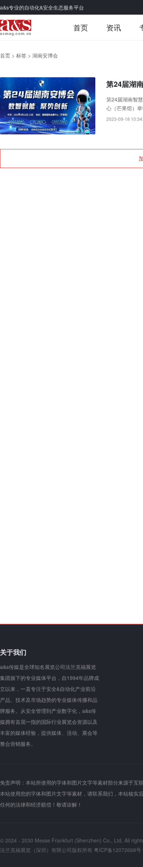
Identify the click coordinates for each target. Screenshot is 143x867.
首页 (80, 27)
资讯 (113, 27)
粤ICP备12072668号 (117, 849)
